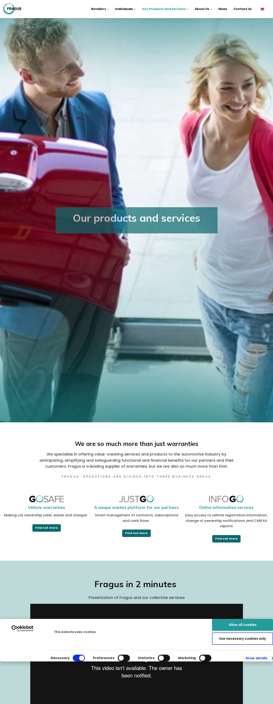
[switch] (124, 658)
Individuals (124, 9)
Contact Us (243, 9)
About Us (202, 9)
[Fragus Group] (12, 9)
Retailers (99, 9)
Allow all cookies (243, 625)
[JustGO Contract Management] (136, 501)
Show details (256, 658)
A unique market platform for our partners (136, 507)
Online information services (226, 507)
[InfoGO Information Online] (226, 501)
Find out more (46, 528)
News (222, 9)
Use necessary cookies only (242, 638)
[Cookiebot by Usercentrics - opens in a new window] (22, 628)
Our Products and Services (164, 9)
